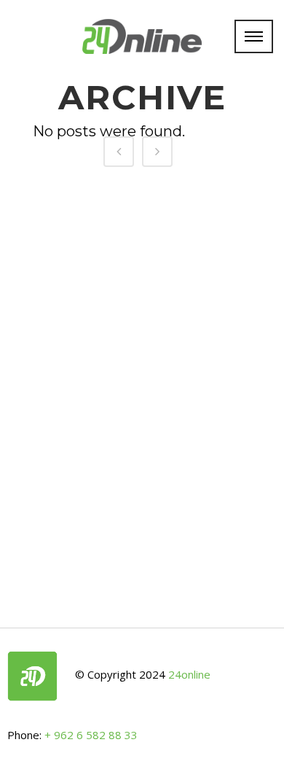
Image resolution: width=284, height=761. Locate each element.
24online (189, 675)
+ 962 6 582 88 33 (91, 734)
